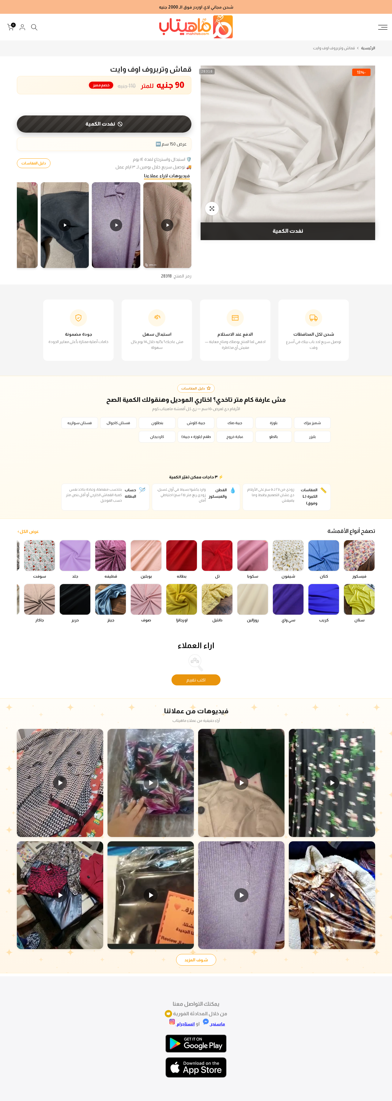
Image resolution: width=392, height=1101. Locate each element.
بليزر (312, 437)
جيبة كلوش (196, 423)
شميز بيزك (312, 423)
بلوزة (273, 423)
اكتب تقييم (196, 679)
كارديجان (157, 437)
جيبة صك (235, 423)
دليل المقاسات (33, 163)
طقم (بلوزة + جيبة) (196, 437)
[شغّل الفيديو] (332, 783)
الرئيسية (368, 48)
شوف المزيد (196, 959)
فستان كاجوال (118, 423)
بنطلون (157, 423)
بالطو (273, 437)
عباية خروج (234, 437)
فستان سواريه (79, 423)
